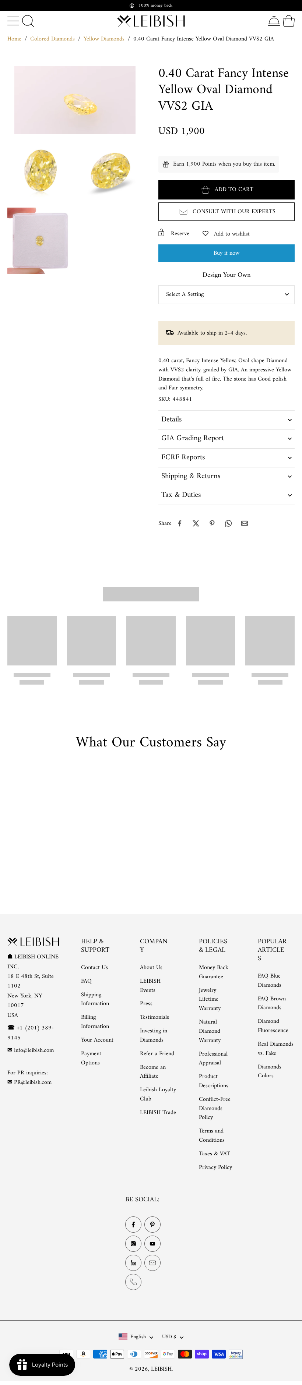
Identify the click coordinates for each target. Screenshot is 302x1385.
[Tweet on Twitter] (196, 523)
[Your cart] (289, 21)
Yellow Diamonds (104, 39)
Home (14, 39)
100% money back (155, 5)
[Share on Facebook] (180, 523)
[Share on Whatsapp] (228, 523)
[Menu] (13, 21)
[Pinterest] (152, 1225)
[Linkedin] (133, 1263)
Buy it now (226, 253)
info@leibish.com (34, 1050)
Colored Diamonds (52, 39)
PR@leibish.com (33, 1082)
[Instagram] (133, 1244)
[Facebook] (133, 1225)
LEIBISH (161, 1369)
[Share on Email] (244, 523)
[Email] (152, 1263)
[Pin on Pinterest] (212, 523)
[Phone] (133, 1282)
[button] (226, 189)
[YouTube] (152, 1244)
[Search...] (28, 21)
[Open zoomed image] (40, 171)
